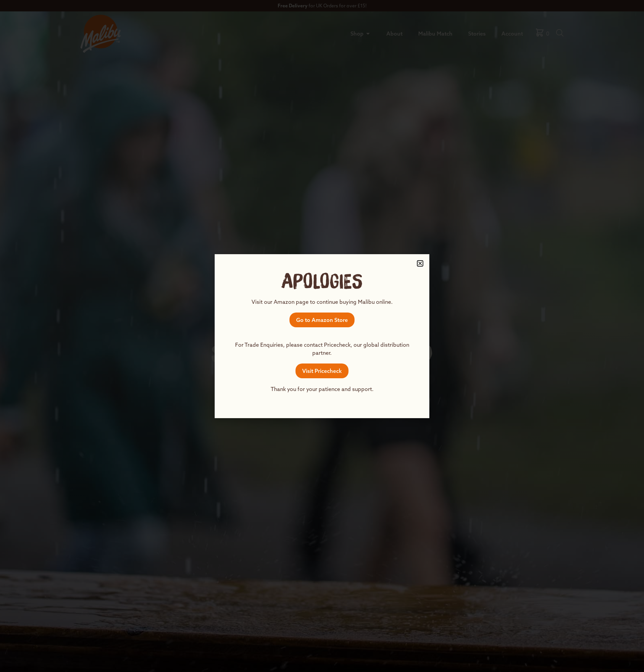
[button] (420, 263)
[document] (322, 336)
